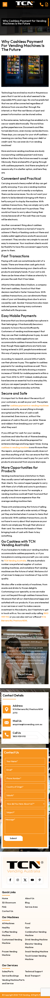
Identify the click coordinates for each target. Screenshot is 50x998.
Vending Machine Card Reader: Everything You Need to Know (25, 636)
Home (5, 898)
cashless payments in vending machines (29, 405)
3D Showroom (9, 902)
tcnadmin (14, 642)
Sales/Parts (7, 971)
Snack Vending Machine (36, 951)
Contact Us (7, 911)
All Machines (8, 923)
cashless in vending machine (15, 447)
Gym (27, 927)
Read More (25, 674)
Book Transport (32, 975)
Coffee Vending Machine (9, 933)
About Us (29, 898)
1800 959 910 (19, 736)
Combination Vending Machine (35, 933)
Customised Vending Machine (12, 941)
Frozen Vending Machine (9, 953)
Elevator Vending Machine (33, 945)
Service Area (31, 906)
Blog (37, 642)
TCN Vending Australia (15, 560)
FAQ (4, 906)
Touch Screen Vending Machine (35, 957)
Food (27, 923)
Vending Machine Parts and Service (13, 982)
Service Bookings (10, 975)
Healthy (6, 927)
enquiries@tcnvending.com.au (27, 724)
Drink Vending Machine (36, 939)
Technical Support (34, 971)
